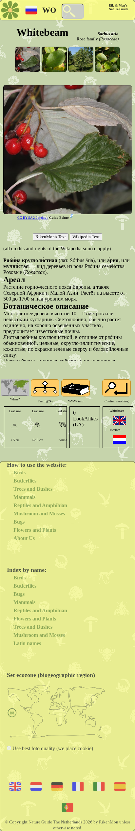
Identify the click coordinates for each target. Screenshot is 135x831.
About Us (24, 538)
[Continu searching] (116, 387)
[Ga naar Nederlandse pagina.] (119, 439)
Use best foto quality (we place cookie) (52, 748)
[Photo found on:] (72, 216)
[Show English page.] (119, 420)
